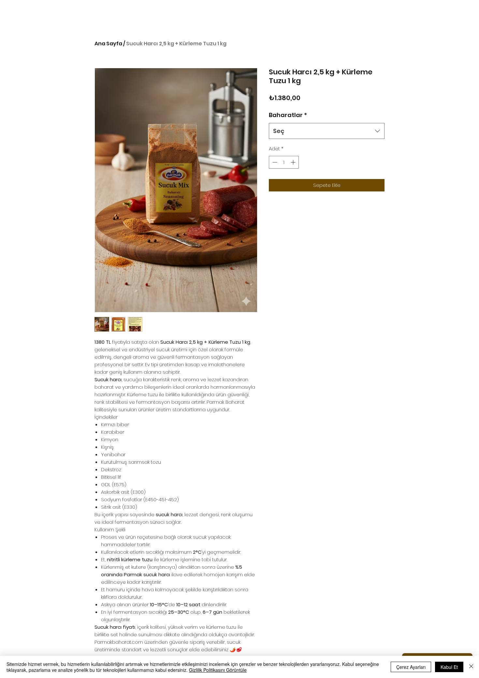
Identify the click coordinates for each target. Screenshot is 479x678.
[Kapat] (471, 667)
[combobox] (327, 131)
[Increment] (293, 162)
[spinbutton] (284, 162)
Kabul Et (449, 667)
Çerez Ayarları (411, 667)
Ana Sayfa (108, 43)
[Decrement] (274, 162)
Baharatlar (288, 115)
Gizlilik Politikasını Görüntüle (218, 670)
